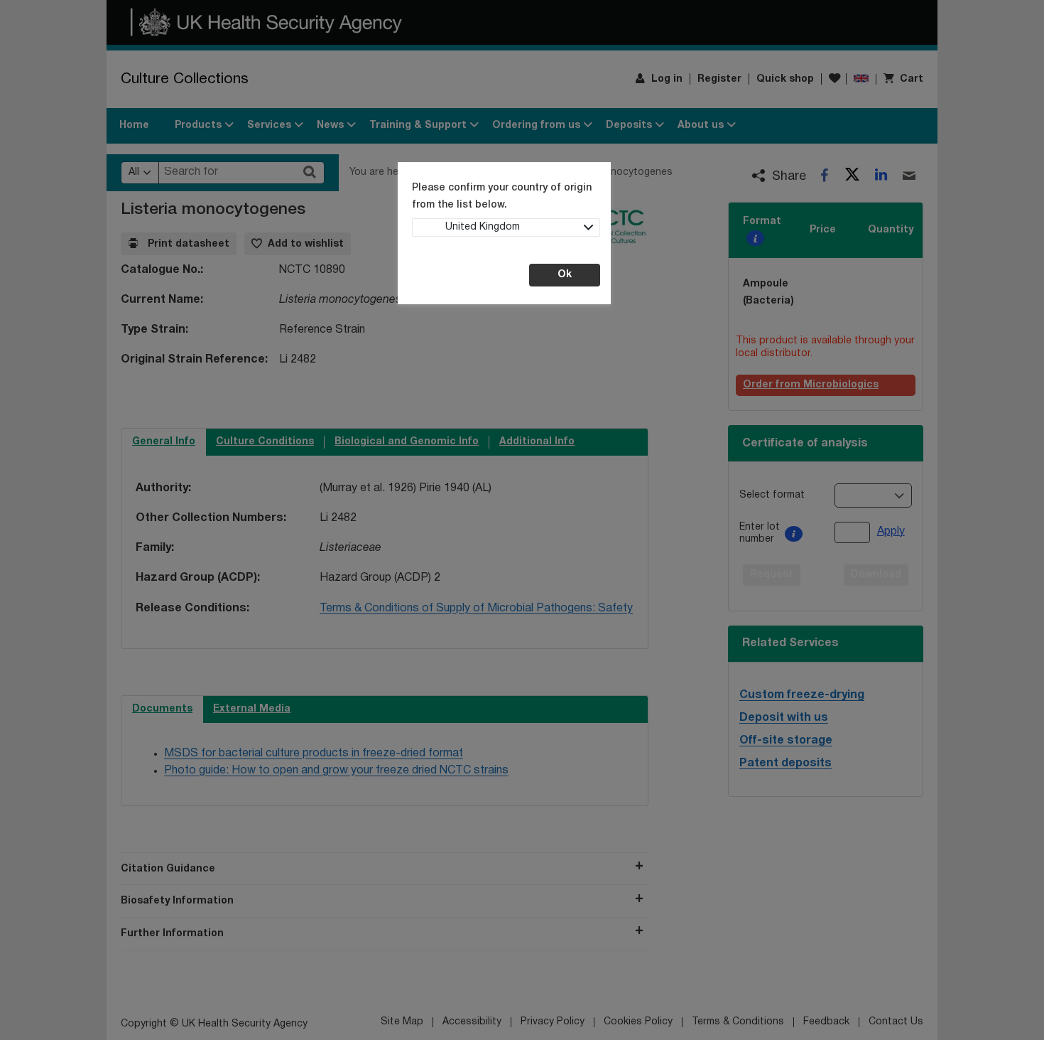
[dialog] (522, 520)
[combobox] (506, 227)
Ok (565, 274)
